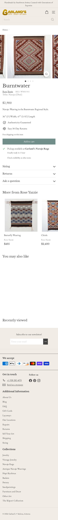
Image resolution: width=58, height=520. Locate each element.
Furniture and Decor (12, 491)
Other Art (7, 496)
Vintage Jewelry (10, 459)
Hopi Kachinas (9, 473)
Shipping (7, 438)
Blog (5, 401)
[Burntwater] (21, 286)
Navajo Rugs (8, 464)
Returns (6, 429)
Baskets (6, 477)
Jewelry (6, 455)
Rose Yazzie (29, 192)
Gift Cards (7, 410)
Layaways (7, 415)
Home (5, 29)
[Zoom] (46, 74)
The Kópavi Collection (13, 500)
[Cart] (46, 12)
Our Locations (9, 419)
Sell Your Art (8, 433)
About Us (7, 397)
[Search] (52, 19)
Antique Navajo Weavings (14, 468)
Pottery (6, 482)
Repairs (6, 424)
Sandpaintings (9, 487)
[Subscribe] (45, 342)
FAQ (5, 406)
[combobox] (29, 19)
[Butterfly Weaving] (21, 222)
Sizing (5, 442)
